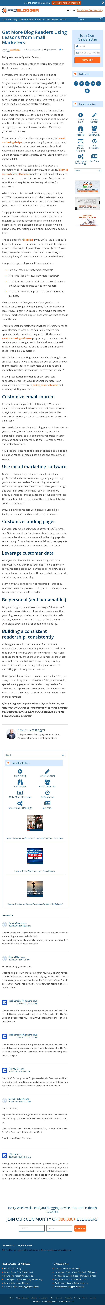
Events (63, 19)
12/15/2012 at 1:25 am (19, 960)
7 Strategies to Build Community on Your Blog (23, 1279)
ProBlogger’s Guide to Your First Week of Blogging (75, 1272)
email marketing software (17, 338)
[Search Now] (101, 20)
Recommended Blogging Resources (69, 1287)
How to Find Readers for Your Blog (18, 1276)
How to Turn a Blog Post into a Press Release (35, 871)
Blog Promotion (50, 50)
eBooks (30, 19)
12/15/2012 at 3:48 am (27, 1004)
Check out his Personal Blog (66, 2)
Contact (93, 1298)
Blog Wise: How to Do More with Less (70, 1279)
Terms (84, 1298)
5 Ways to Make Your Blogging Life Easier (21, 1287)
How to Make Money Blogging (16, 1283)
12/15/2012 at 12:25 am (20, 926)
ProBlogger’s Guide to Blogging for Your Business (75, 1276)
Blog (6, 15)
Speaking (68, 1298)
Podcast (22, 19)
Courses (54, 19)
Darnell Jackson (16, 1098)
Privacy (77, 1298)
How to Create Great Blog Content (18, 1272)
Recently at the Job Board (17, 1245)
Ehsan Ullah (14, 957)
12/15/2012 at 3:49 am (27, 1037)
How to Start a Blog (12, 1268)
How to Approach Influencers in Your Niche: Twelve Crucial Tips (35, 838)
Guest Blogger (15, 50)
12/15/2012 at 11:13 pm (20, 1102)
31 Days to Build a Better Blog (67, 1268)
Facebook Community (90, 10)
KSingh (12, 1154)
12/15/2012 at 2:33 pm (19, 1071)
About (11, 1298)
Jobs (48, 19)
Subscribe (87, 60)
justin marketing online (20, 1000)
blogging (28, 239)
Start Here (7, 19)
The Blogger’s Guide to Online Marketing (71, 1283)
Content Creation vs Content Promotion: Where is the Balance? (35, 904)
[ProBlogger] (20, 10)
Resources (40, 19)
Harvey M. (14, 1068)
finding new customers (45, 384)
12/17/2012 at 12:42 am (20, 1157)
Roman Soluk (15, 923)
